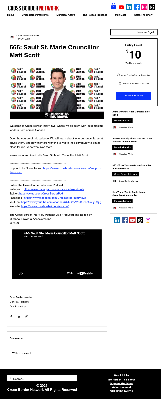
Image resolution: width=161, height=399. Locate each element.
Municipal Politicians (19, 302)
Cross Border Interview (21, 297)
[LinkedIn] (129, 7)
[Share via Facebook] (11, 316)
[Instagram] (144, 7)
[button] (113, 6)
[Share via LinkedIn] (18, 316)
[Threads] (152, 7)
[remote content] (57, 254)
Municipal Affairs (122, 120)
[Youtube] (121, 7)
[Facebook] (137, 7)
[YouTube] (132, 220)
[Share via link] (26, 316)
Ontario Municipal (18, 306)
